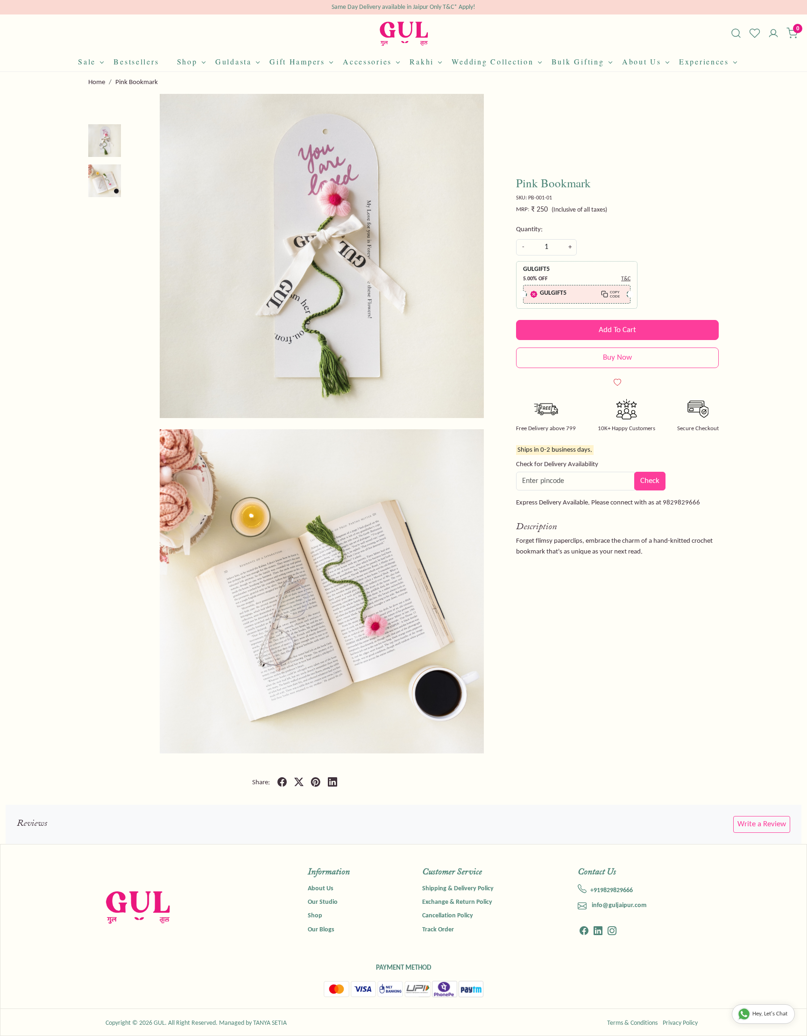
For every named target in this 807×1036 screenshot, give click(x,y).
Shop (187, 61)
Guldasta (233, 61)
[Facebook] (584, 932)
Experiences (704, 61)
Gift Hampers (297, 61)
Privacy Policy (680, 1023)
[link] (736, 33)
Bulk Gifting (578, 61)
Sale (87, 61)
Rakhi (422, 61)
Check (649, 481)
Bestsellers (136, 61)
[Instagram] (612, 932)
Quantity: (529, 229)
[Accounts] (773, 34)
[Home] (403, 33)
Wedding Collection (492, 61)
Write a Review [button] (761, 824)
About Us (641, 61)
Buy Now (617, 358)
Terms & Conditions (632, 1023)
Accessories (367, 61)
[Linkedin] (598, 932)
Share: (261, 782)
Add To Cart (617, 330)
